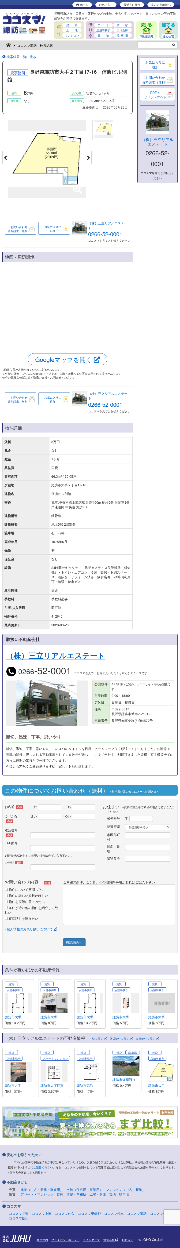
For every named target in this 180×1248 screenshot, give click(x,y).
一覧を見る (96, 1039)
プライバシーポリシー (65, 1240)
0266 (43, 671)
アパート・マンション (37, 1194)
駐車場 (124, 1194)
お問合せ (127, 1240)
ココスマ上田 (42, 1213)
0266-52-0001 (105, 234)
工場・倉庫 (98, 1194)
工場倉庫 (122, 30)
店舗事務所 (103, 30)
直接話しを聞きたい (23, 918)
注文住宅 (168, 36)
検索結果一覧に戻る (21, 56)
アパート (103, 25)
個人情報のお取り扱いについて (30, 929)
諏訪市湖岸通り (123, 1079)
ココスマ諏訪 (137, 1213)
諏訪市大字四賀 (52, 1085)
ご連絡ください (43, 1167)
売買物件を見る (146, 1039)
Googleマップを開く (64, 359)
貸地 (112, 1194)
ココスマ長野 (19, 1213)
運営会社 (109, 1240)
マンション (72, 35)
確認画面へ (74, 942)
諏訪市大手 (13, 1017)
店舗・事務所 (76, 1194)
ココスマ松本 (114, 1213)
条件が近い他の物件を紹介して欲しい (31, 910)
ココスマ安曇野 (89, 1213)
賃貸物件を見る (120, 1039)
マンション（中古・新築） (125, 1189)
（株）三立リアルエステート (157, 141)
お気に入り (106, 5)
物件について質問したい (26, 889)
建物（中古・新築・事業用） (42, 1189)
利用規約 (42, 1240)
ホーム (83, 5)
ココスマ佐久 (65, 1213)
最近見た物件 (132, 5)
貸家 (60, 1194)
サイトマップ (91, 1240)
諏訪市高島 (85, 1085)
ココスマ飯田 (19, 1218)
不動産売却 (146, 36)
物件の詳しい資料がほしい (28, 895)
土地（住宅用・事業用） (85, 1189)
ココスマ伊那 (160, 1213)
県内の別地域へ (161, 5)
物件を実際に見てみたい (26, 901)
